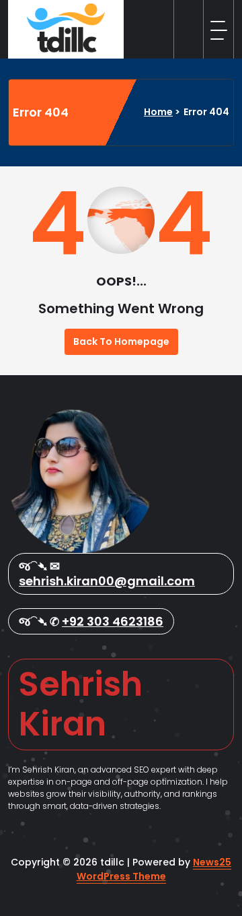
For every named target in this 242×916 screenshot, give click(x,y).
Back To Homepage (121, 341)
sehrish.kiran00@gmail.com (107, 580)
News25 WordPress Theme (154, 869)
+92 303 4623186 (112, 621)
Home (158, 112)
